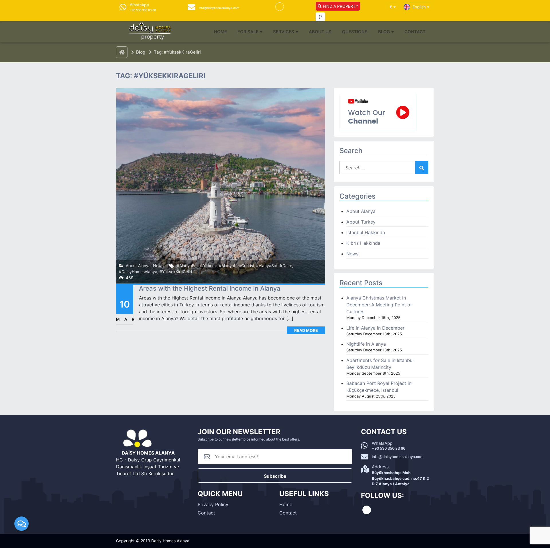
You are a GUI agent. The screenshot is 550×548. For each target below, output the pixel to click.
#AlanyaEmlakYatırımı (197, 265)
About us (320, 31)
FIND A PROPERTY (340, 6)
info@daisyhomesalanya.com (397, 456)
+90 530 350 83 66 (388, 448)
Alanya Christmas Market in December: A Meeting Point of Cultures (379, 304)
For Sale (247, 31)
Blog (384, 31)
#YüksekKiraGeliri (176, 271)
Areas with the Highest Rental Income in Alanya (209, 288)
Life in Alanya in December (375, 328)
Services (283, 31)
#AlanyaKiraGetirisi (236, 265)
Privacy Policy (213, 504)
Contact (415, 31)
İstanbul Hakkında (365, 232)
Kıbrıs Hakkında (363, 243)
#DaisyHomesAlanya (138, 271)
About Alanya (138, 265)
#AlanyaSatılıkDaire (274, 265)
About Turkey (361, 222)
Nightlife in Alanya (366, 344)
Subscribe (275, 476)
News (158, 265)
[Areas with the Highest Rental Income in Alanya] (220, 185)
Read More (306, 330)
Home (220, 31)
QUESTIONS (355, 31)
